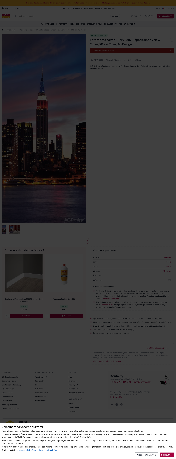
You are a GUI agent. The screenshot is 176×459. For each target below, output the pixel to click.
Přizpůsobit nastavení (146, 455)
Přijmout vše (167, 455)
